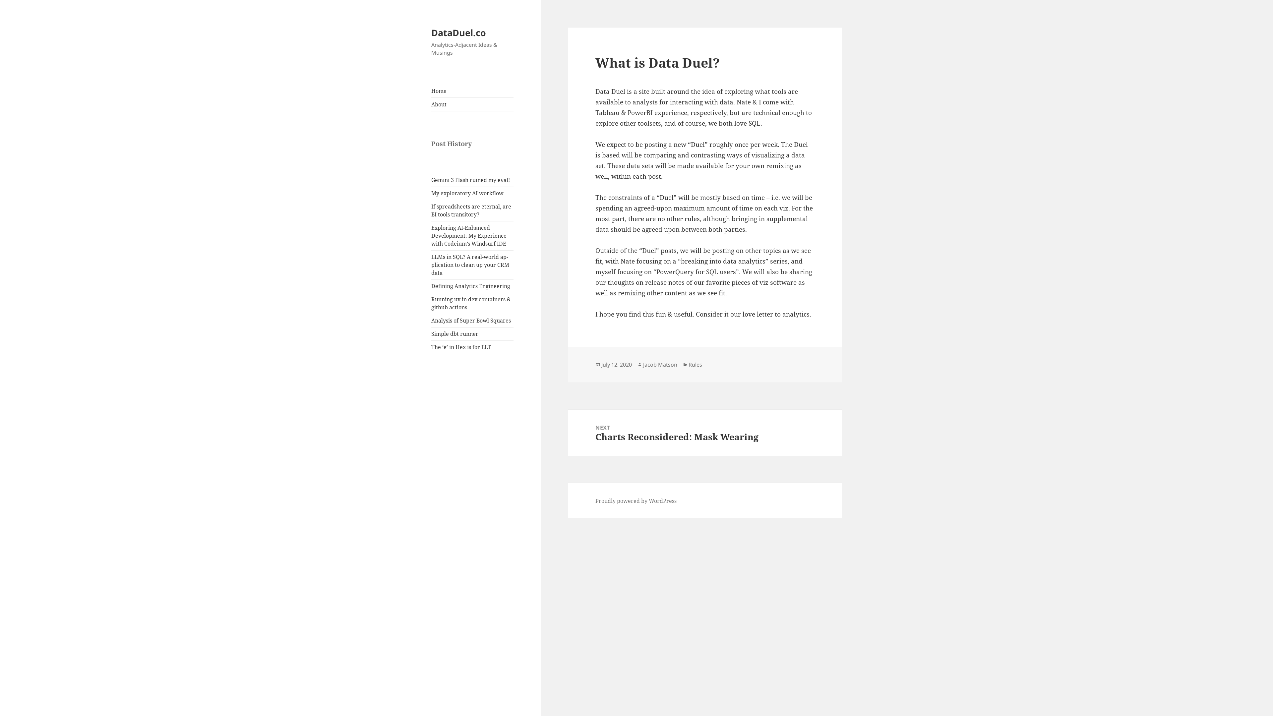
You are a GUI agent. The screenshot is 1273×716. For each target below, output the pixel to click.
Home (439, 90)
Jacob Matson (660, 364)
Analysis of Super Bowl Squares (471, 320)
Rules (695, 364)
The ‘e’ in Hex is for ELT (461, 347)
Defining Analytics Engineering (470, 286)
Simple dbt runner (454, 333)
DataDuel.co (458, 33)
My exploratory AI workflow (467, 193)
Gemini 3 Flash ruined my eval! (470, 180)
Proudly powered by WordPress (636, 501)
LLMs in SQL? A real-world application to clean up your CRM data (470, 264)
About (439, 104)
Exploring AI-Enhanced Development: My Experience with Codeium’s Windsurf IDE (469, 235)
